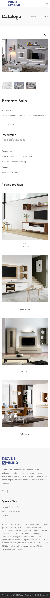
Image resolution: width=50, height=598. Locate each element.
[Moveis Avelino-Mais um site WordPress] (22, 3)
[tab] (25, 135)
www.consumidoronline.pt (12, 549)
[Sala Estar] (25, 341)
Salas (12, 124)
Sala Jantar (25, 434)
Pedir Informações (13, 140)
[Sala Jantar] (25, 403)
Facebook (7, 491)
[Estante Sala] (25, 216)
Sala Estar (25, 371)
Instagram (3, 491)
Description (9, 135)
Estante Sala (25, 246)
